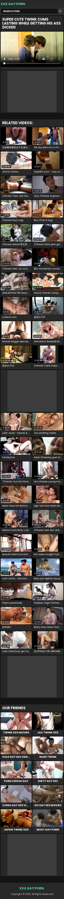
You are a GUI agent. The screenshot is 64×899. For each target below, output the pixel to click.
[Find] (60, 11)
